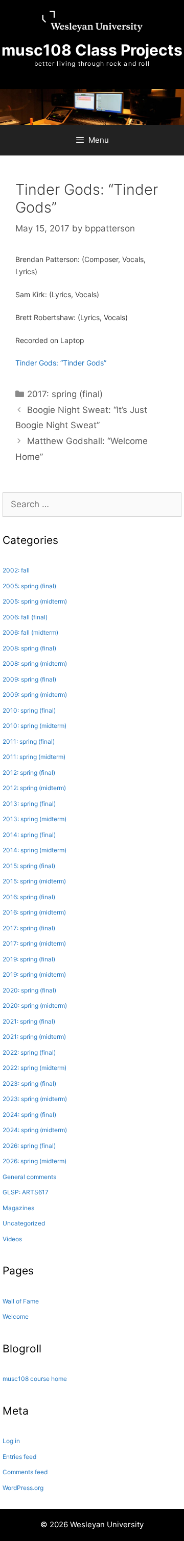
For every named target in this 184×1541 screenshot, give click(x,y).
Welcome (16, 1316)
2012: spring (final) (29, 772)
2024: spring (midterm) (35, 1130)
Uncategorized (24, 1223)
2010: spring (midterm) (34, 725)
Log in (11, 1441)
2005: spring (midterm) (35, 601)
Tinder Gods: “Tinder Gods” (60, 362)
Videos (12, 1239)
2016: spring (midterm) (34, 912)
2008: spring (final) (29, 648)
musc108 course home (35, 1378)
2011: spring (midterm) (34, 757)
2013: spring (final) (29, 803)
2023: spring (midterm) (35, 1099)
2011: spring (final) (29, 741)
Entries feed (19, 1456)
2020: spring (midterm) (35, 1005)
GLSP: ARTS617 (26, 1192)
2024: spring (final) (29, 1114)
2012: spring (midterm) (34, 788)
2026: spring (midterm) (34, 1161)
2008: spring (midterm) (35, 663)
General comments (29, 1177)
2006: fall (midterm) (30, 632)
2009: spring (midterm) (35, 694)
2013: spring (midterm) (34, 819)
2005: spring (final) (29, 586)
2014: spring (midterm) (34, 850)
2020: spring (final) (29, 990)
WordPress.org (23, 1488)
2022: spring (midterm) (34, 1068)
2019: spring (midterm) (34, 974)
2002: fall (16, 570)
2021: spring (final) (29, 1021)
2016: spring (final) (29, 897)
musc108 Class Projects (92, 50)
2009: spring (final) (29, 679)
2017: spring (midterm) (34, 943)
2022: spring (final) (29, 1052)
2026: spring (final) (29, 1146)
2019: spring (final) (29, 959)
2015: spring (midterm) (34, 881)
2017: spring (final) (65, 394)
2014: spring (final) (29, 835)
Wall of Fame (21, 1301)
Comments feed (25, 1472)
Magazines (18, 1208)
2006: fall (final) (25, 617)
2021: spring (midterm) (34, 1036)
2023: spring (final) (29, 1083)
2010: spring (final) (29, 710)
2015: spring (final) (29, 866)
